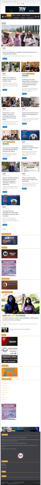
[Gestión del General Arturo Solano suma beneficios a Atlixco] (30, 102)
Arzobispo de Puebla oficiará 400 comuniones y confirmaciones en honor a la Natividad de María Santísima (30, 83)
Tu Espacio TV (3, 385)
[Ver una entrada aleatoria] (38, 16)
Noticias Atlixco (4, 390)
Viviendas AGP (4, 401)
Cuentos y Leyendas (26, 15)
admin (9, 50)
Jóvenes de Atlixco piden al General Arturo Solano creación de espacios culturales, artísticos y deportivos (11, 181)
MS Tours (3, 395)
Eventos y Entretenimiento (30, 73)
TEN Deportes (3, 399)
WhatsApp (9, 17)
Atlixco (9, 15)
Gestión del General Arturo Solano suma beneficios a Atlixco (30, 114)
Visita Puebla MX (4, 388)
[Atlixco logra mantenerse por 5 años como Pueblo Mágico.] (4, 330)
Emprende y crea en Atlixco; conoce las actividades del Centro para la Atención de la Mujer (26, 2)
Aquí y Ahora (5, 315)
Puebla (13, 15)
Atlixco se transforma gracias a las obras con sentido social (9, 79)
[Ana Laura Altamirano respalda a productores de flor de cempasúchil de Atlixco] (20, 35)
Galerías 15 (3, 394)
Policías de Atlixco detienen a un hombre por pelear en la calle (30, 147)
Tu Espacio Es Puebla (5, 387)
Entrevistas (13, 315)
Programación (16, 17)
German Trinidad (4, 383)
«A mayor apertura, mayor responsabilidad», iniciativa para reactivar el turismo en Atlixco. (20, 319)
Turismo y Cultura (25, 75)
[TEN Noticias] (2, 16)
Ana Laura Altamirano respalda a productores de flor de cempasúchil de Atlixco (20, 53)
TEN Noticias (3, 381)
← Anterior (3, 229)
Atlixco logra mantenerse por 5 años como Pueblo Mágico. (19, 329)
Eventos (18, 15)
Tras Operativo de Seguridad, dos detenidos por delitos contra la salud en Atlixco (10, 213)
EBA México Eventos (5, 397)
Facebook (23, 17)
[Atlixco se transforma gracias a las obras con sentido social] (10, 67)
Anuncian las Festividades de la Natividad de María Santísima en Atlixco (10, 149)
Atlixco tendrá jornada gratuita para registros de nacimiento (30, 179)
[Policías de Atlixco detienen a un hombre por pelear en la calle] (30, 135)
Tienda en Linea (30, 17)
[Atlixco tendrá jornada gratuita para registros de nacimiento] (30, 167)
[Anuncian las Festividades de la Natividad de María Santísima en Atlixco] (10, 135)
